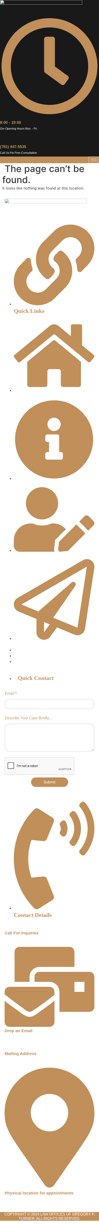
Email (11, 693)
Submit (49, 782)
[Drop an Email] (49, 1025)
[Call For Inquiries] (6, 927)
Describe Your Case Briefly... (28, 718)
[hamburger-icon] (94, 160)
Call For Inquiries (21, 933)
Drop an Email (18, 1030)
